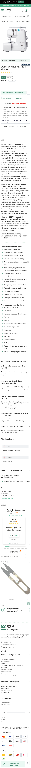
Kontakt (3, 719)
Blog (2, 721)
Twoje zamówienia (5, 702)
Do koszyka (28, 603)
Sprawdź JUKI (21, 2)
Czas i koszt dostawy (6, 690)
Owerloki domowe (25, 21)
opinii (17, 512)
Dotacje (3, 663)
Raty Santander (5, 692)
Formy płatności (5, 688)
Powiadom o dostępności (15, 92)
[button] (28, 16)
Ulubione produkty (6, 704)
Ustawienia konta (5, 706)
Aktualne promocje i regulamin (9, 686)
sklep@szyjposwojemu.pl (10, 644)
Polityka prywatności (6, 669)
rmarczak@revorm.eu (7, 498)
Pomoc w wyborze (5, 661)
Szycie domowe (14, 21)
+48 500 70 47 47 (21, 120)
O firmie (3, 717)
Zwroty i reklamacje (6, 671)
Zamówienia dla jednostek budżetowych (12, 665)
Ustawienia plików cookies (8, 676)
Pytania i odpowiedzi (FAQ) (8, 659)
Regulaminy (4, 667)
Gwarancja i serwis (6, 673)
